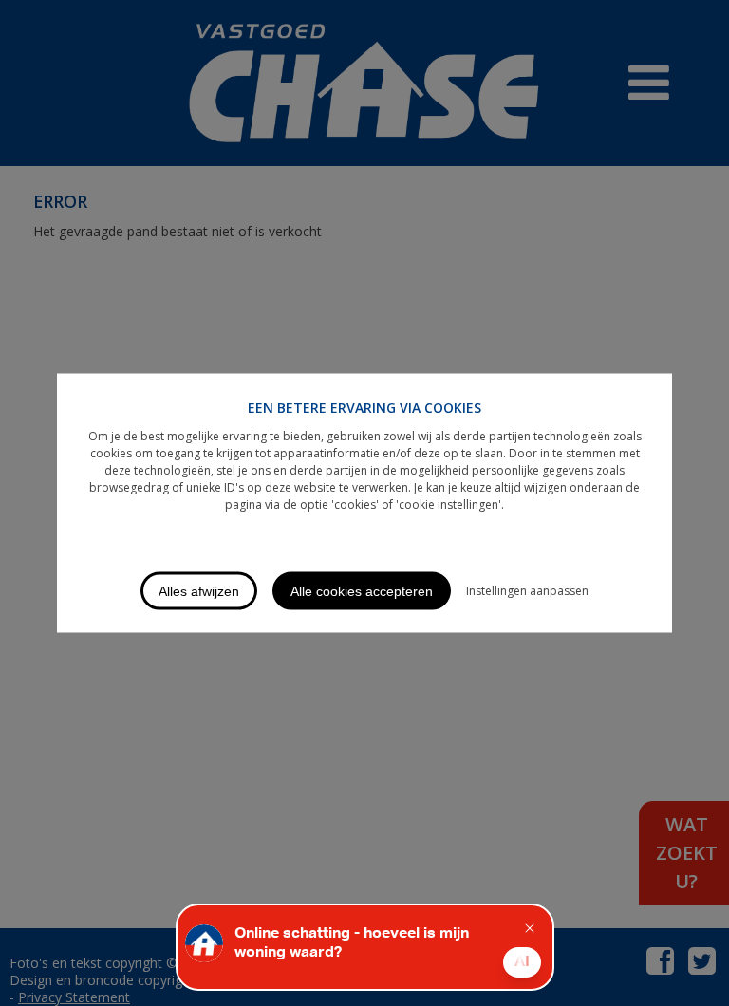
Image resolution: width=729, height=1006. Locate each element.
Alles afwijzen (199, 591)
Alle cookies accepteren (361, 591)
